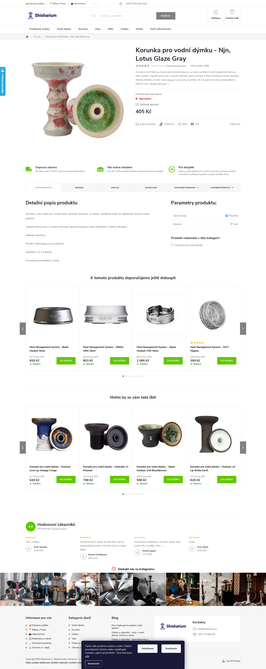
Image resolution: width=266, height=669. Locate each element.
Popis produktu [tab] (44, 187)
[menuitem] (39, 29)
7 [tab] (140, 376)
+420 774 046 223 (206, 634)
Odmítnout (147, 648)
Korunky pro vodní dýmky (189, 245)
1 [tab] (123, 376)
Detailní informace (158, 83)
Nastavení (93, 663)
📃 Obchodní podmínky (40, 643)
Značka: (235, 124)
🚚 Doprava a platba (35, 3)
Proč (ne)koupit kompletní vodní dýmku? (127, 627)
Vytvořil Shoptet (233, 661)
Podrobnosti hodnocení (176, 66)
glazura (171, 79)
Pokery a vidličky (80, 643)
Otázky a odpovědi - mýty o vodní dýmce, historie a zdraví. (128, 634)
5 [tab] (134, 376)
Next (243, 329)
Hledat (166, 16)
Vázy (74, 638)
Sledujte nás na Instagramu (136, 569)
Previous (23, 329)
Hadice (75, 634)
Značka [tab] (151, 187)
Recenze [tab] (79, 187)
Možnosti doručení (149, 104)
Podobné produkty (220, 187)
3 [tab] (129, 376)
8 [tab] (142, 376)
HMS (56, 260)
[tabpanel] (52, 329)
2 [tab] (126, 376)
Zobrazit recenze (59, 528)
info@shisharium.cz (207, 628)
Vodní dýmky (78, 625)
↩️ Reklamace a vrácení (40, 638)
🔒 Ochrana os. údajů (39, 647)
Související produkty (185, 187)
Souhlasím (171, 648)
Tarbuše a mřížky (80, 647)
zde (87, 656)
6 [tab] (137, 376)
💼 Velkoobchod (78, 3)
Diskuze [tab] (115, 187)
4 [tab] (131, 376)
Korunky (76, 630)
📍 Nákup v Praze (57, 3)
